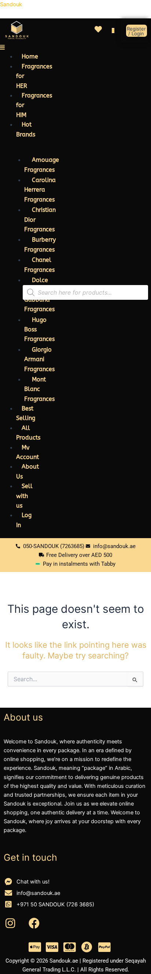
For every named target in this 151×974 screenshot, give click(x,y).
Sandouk (11, 4)
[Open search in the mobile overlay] (85, 292)
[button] (11, 47)
